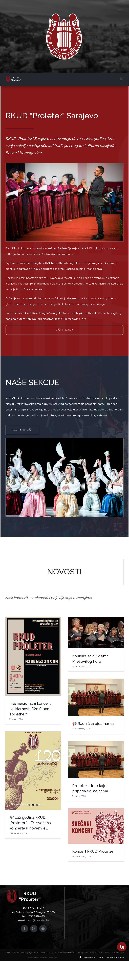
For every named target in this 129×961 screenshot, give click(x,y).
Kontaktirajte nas (112, 957)
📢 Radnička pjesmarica (93, 723)
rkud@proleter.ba (38, 920)
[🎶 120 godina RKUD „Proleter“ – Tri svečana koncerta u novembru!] (33, 770)
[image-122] (64, 166)
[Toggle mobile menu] (122, 78)
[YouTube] (43, 928)
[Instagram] (33, 928)
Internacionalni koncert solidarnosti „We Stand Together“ (30, 708)
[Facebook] (24, 928)
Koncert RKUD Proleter (92, 851)
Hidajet (71, 952)
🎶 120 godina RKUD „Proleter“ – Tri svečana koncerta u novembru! (30, 822)
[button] (121, 946)
